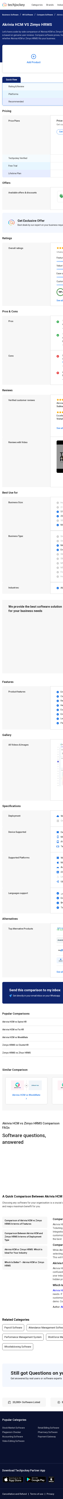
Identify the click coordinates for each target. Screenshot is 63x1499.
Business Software (10, 15)
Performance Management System (23, 1337)
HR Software (27, 15)
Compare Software (45, 15)
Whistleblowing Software (17, 1346)
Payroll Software (13, 1327)
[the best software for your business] (13, 6)
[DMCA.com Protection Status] (51, 1481)
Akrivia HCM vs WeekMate (26, 1095)
